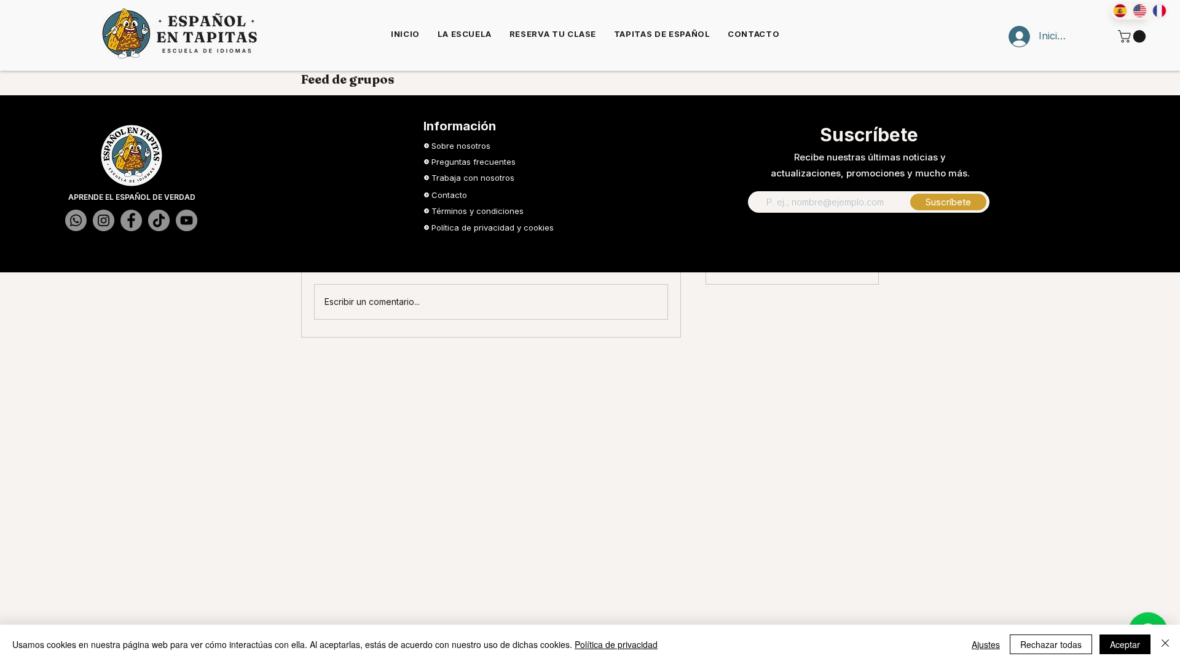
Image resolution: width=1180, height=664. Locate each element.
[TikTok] (159, 220)
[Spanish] (1120, 11)
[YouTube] (186, 220)
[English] (1139, 11)
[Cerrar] (1165, 644)
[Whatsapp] (76, 220)
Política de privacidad (616, 644)
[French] (1159, 11)
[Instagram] (103, 220)
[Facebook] (131, 220)
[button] (1133, 36)
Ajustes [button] (986, 644)
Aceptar (1125, 644)
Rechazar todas (1051, 644)
